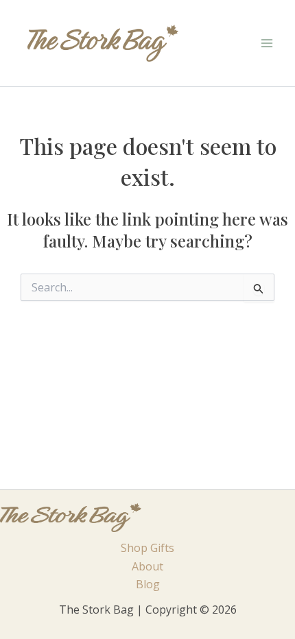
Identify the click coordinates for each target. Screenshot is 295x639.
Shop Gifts (147, 547)
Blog (148, 584)
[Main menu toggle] (266, 43)
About (147, 566)
